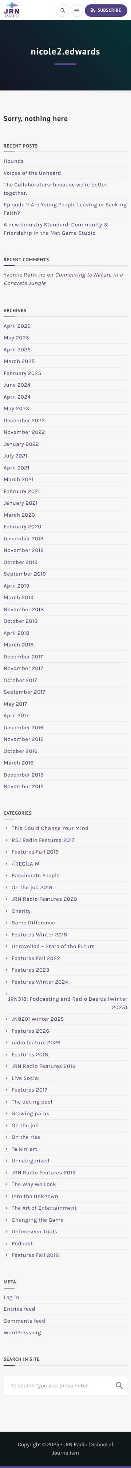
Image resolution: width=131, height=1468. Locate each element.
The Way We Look (34, 1184)
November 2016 (24, 739)
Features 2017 (29, 1089)
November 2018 (24, 609)
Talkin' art (24, 1149)
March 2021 (18, 479)
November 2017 (23, 668)
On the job (25, 1125)
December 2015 (24, 774)
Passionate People (36, 875)
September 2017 (24, 692)
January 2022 (21, 444)
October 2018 (21, 621)
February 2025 (22, 373)
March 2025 (19, 361)
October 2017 (20, 680)
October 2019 (21, 562)
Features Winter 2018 (39, 934)
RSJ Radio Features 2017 (43, 840)
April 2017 (16, 715)
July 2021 (15, 455)
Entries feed (19, 1309)
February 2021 (22, 491)
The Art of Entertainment (44, 1208)
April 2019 (16, 585)
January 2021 (20, 503)
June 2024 (17, 385)
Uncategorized (30, 1160)
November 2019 (24, 550)
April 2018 (16, 633)
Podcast (22, 1243)
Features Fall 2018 (35, 1255)
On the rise (26, 1137)
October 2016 (20, 751)
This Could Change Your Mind (50, 828)
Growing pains (30, 1113)
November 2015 (24, 786)
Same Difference (33, 922)
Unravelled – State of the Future (53, 946)
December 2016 (24, 727)
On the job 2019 (32, 887)
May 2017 (15, 704)
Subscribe (105, 10)
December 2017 (23, 656)
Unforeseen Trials (34, 1231)
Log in (11, 1297)
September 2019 (25, 573)
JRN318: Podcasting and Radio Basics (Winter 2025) (67, 1003)
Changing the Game (38, 1220)
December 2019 (24, 538)
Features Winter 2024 (40, 982)
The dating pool (32, 1101)
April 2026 (17, 326)
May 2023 (16, 408)
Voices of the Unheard (32, 173)
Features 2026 (30, 1031)
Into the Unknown (35, 1196)
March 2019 (19, 597)
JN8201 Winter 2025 (38, 1019)
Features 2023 (30, 970)
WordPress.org (22, 1332)
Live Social (26, 1078)
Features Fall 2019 (35, 851)
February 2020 (22, 526)
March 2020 (19, 515)
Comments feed (24, 1321)
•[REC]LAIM (26, 863)
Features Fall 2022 (36, 958)
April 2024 (17, 397)
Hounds (14, 161)
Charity (21, 911)
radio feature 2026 (36, 1042)
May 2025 (16, 337)
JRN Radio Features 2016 (44, 1066)
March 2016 (18, 762)
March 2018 (19, 644)
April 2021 (16, 467)
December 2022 (24, 420)
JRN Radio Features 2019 (44, 1172)
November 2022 (24, 432)
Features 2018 (30, 1054)
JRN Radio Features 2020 (44, 899)
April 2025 (17, 349)
